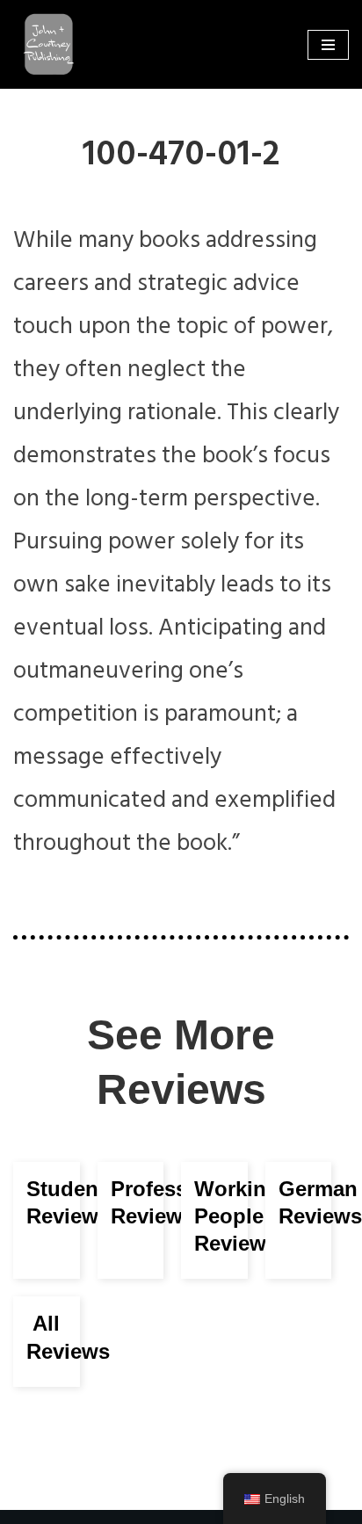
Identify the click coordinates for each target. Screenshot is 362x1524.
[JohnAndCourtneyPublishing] (44, 44)
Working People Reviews (236, 1216)
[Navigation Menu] (328, 45)
